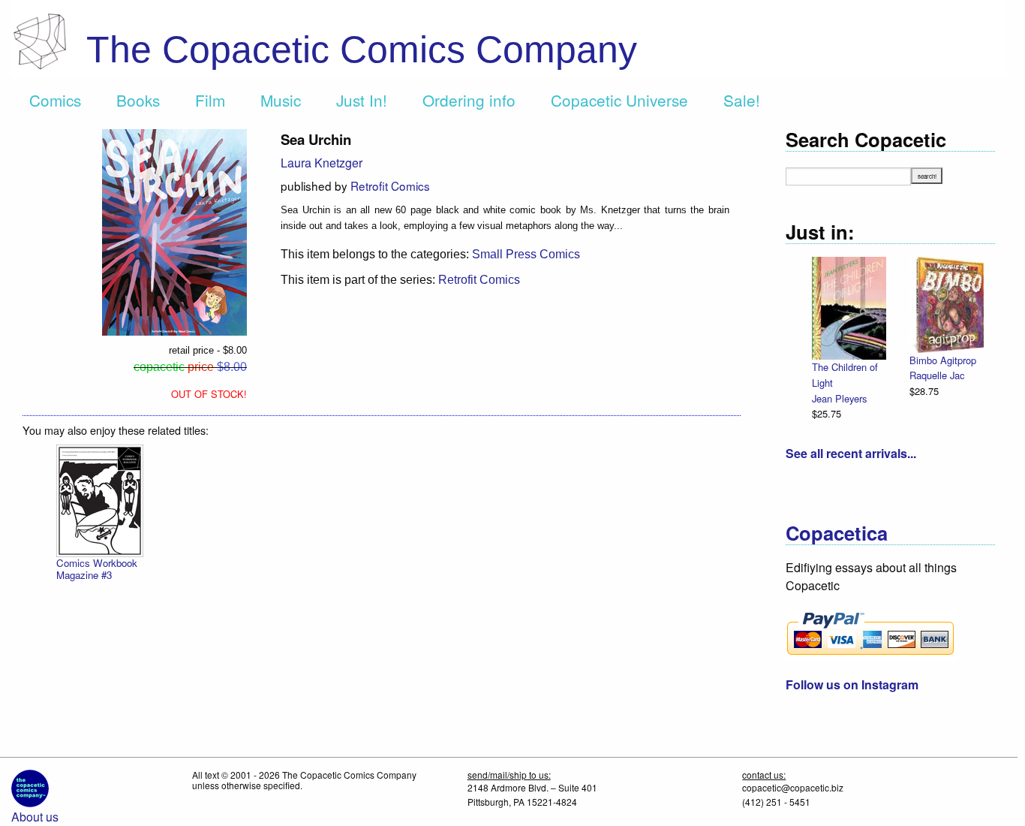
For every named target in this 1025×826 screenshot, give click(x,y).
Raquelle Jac (936, 375)
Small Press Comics (526, 254)
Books (138, 100)
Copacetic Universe (619, 100)
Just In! (361, 100)
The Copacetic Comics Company (361, 50)
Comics (55, 100)
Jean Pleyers (839, 398)
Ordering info (469, 100)
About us (35, 816)
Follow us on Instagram (852, 684)
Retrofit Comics (390, 185)
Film (210, 100)
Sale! (741, 100)
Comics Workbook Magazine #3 (96, 569)
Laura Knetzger (321, 162)
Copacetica (837, 533)
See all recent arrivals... (851, 453)
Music (280, 100)
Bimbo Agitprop (942, 360)
